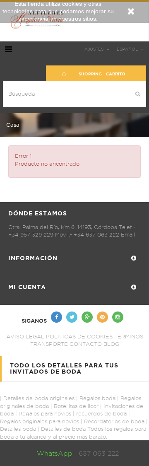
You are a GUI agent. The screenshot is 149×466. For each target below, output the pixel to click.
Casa (12, 125)
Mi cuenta (27, 287)
